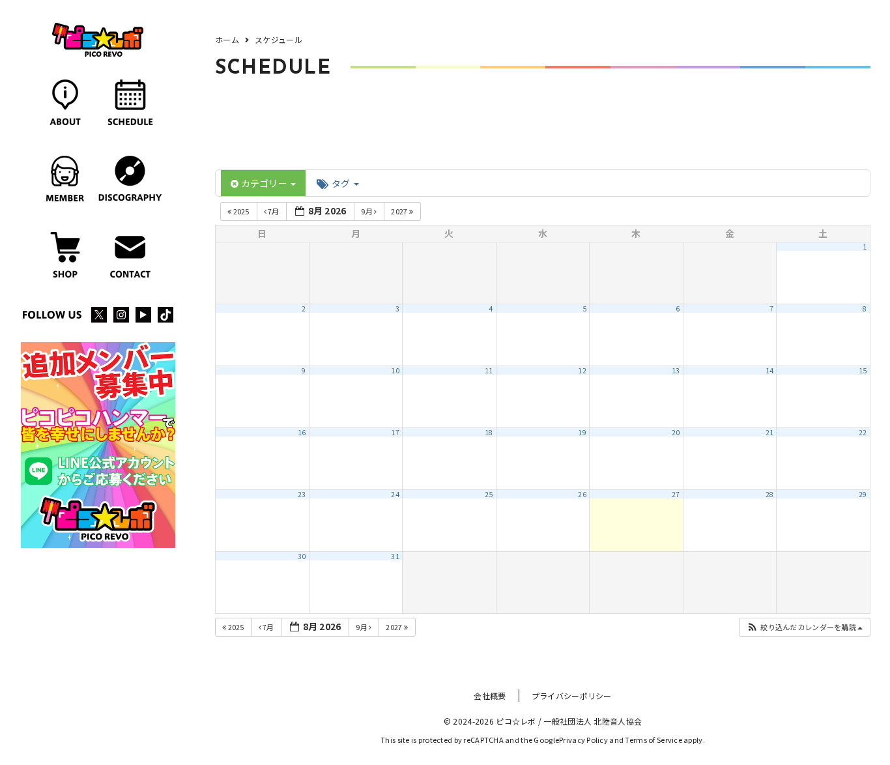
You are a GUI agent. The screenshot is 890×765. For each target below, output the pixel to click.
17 (395, 432)
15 (863, 370)
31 (395, 556)
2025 (241, 211)
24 (395, 494)
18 (489, 432)
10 (395, 370)
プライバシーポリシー (572, 695)
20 (676, 432)
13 (676, 370)
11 (489, 370)
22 (863, 432)
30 (302, 556)
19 (582, 432)
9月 (367, 211)
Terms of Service (653, 739)
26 (582, 494)
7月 (273, 211)
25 (489, 494)
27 (676, 494)
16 (302, 432)
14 (770, 370)
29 (863, 494)
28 (770, 494)
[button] (804, 627)
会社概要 (490, 695)
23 (302, 494)
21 (770, 432)
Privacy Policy (583, 739)
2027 (400, 211)
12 (582, 370)
